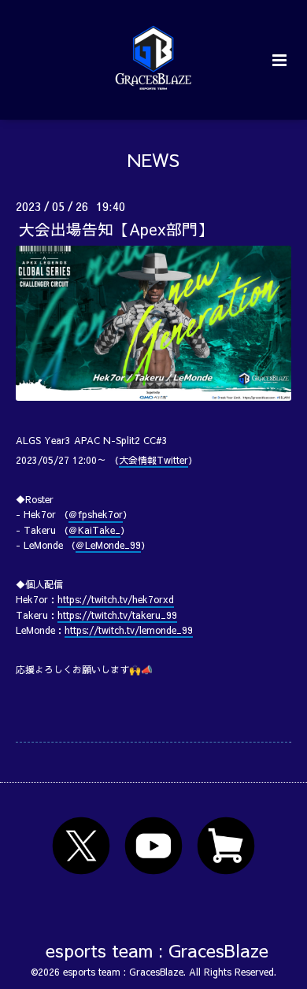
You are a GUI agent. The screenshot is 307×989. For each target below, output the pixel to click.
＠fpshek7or (95, 514)
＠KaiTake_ (94, 530)
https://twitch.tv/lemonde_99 (129, 630)
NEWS (153, 159)
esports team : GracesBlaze (157, 950)
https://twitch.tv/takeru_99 (117, 615)
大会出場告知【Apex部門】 (116, 228)
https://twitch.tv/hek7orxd (115, 599)
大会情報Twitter (153, 460)
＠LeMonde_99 (108, 545)
